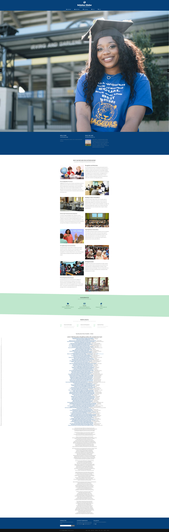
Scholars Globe (64, 530)
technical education (90, 380)
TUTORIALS (96, 530)
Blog (100, 9)
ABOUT (89, 530)
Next (168, 70)
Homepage (69, 9)
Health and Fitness (100, 324)
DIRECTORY (92, 530)
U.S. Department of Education (99, 353)
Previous (1, 70)
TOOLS (99, 530)
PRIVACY (108, 530)
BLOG (102, 530)
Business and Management (85, 324)
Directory (77, 9)
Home (86, 530)
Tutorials (86, 9)
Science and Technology (68, 324)
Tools (93, 9)
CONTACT (104, 530)
